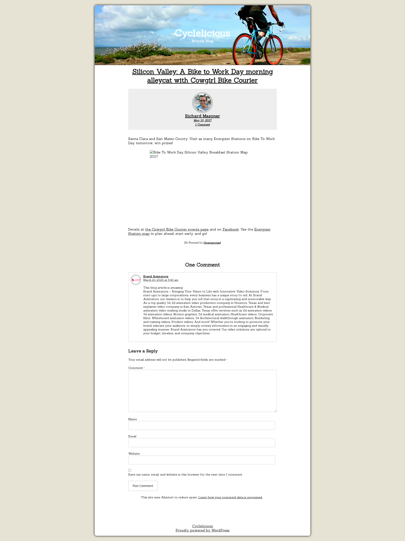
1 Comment (202, 124)
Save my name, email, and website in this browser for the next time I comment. (185, 474)
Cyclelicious (202, 33)
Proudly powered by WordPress (203, 530)
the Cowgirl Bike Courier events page (177, 229)
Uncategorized (212, 242)
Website (134, 453)
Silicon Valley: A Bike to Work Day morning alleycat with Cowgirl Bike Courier (202, 75)
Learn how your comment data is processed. (230, 497)
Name (132, 419)
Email (132, 436)
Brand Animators (155, 276)
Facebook (231, 229)
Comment (136, 368)
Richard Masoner (202, 115)
